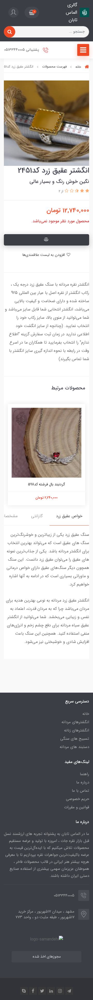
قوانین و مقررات (76, 807)
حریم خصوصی (77, 799)
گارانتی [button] (37, 516)
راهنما (84, 774)
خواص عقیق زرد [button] (69, 516)
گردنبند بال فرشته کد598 (46, 484)
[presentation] (87, 123)
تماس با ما (80, 791)
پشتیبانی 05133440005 (22, 50)
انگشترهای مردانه (75, 722)
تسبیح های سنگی (74, 739)
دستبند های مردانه (74, 747)
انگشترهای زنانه (76, 730)
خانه (85, 714)
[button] (32, 12)
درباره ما (82, 782)
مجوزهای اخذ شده (47, 957)
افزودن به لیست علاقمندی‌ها (44, 255)
